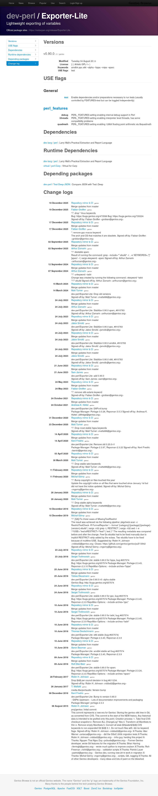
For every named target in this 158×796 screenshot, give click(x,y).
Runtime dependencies (19, 54)
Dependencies (15, 50)
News (21, 3)
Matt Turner (77, 290)
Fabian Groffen (78, 209)
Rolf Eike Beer (78, 663)
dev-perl (20, 15)
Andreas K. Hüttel (79, 404)
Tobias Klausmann (80, 575)
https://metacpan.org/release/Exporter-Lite (49, 30)
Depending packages (18, 59)
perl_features (56, 108)
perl (56, 142)
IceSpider (118, 788)
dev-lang (48, 142)
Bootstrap (107, 788)
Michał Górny (77, 476)
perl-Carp (55, 165)
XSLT (79, 788)
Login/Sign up (76, 3)
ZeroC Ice (96, 788)
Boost (86, 788)
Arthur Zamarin (78, 248)
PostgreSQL (50, 788)
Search (62, 3)
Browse (31, 3)
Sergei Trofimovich (80, 556)
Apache (61, 788)
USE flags (13, 45)
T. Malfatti (76, 686)
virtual (46, 165)
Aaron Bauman (78, 647)
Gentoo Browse (140, 3)
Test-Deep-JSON (61, 184)
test (66, 97)
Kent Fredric (77, 440)
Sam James (77, 372)
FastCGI (71, 788)
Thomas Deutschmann (82, 631)
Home (11, 3)
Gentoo (38, 788)
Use (52, 3)
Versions (12, 41)
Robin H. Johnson (80, 676)
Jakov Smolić (77, 323)
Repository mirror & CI (82, 202)
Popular (43, 3)
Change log (13, 63)
